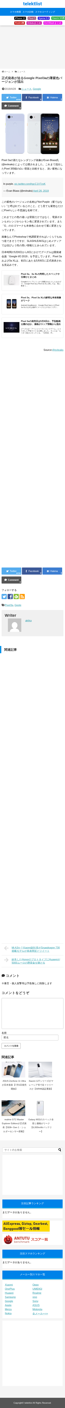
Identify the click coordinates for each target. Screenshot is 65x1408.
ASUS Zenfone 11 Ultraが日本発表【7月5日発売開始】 (14, 1085)
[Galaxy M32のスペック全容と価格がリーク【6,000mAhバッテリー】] (41, 1108)
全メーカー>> (40, 1313)
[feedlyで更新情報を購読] (16, 596)
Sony (35, 1301)
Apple (8, 1305)
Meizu (8, 1309)
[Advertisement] (32, 47)
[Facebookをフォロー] (10, 596)
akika (28, 620)
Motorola (37, 1309)
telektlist (32, 3)
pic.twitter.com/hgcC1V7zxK (30, 184)
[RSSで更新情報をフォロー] (22, 596)
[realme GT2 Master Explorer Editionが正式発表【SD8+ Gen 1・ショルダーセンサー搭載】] (14, 1108)
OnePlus (10, 1289)
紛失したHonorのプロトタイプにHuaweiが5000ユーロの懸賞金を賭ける (36, 961)
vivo (34, 1297)
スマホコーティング (45, 12)
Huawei (9, 1293)
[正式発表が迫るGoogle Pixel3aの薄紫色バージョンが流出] (52, 97)
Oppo (35, 1284)
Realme (36, 1293)
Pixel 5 (31, 18)
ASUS (36, 1305)
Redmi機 (19, 23)
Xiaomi (9, 1284)
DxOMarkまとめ (53, 23)
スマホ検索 (15, 12)
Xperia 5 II (43, 18)
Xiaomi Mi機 (58, 18)
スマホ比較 (28, 12)
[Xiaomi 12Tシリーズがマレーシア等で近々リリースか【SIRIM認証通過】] (41, 1069)
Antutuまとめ (34, 23)
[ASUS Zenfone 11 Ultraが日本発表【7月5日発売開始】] (14, 1069)
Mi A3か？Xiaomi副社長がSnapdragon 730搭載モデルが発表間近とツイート (36, 949)
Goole (18, 605)
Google (37, 89)
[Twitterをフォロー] (4, 596)
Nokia (8, 1313)
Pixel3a (9, 605)
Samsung (10, 1297)
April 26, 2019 (41, 190)
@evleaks (57, 350)
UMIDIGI (37, 1289)
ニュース (26, 89)
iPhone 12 (20, 18)
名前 (4, 1033)
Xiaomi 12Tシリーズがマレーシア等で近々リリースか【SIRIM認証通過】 (41, 1085)
